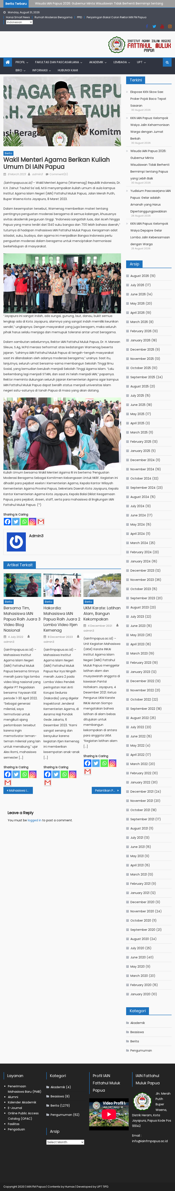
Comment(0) (59, 174)
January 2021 (139, 893)
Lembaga (120, 62)
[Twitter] (16, 521)
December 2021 (141, 791)
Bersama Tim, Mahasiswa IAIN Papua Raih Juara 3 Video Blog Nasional (22, 619)
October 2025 (140, 368)
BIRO (19, 70)
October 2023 (140, 589)
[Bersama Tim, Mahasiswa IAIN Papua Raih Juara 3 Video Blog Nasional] (22, 585)
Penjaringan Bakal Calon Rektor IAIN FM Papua (116, 17)
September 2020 (142, 930)
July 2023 (137, 616)
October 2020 (140, 920)
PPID (79, 17)
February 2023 (140, 663)
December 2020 (142, 902)
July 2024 (137, 506)
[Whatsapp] (24, 521)
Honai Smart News (18, 17)
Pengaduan (16, 1129)
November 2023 (142, 580)
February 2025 (140, 441)
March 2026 (139, 322)
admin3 (37, 174)
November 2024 (142, 469)
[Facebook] (7, 521)
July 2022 (137, 727)
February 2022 (140, 773)
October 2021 (140, 810)
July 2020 (137, 948)
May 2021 (137, 856)
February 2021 (140, 884)
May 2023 (137, 635)
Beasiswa (137, 1032)
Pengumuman (141, 1050)
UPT (140, 62)
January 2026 (140, 340)
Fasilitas (13, 1124)
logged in (34, 820)
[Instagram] (32, 521)
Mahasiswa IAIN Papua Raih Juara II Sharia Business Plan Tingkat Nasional (21, 790)
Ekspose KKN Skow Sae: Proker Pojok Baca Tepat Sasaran (148, 99)
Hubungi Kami (68, 70)
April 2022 (137, 755)
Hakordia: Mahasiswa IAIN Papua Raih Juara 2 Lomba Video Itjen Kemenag (62, 619)
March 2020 (139, 976)
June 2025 (138, 405)
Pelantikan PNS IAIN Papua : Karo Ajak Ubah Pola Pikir (108, 790)
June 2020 (138, 957)
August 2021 (139, 828)
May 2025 (137, 414)
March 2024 (139, 543)
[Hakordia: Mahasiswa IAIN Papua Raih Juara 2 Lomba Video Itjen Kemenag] (62, 585)
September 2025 (142, 377)
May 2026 (137, 303)
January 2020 (140, 994)
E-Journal (15, 1108)
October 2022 (140, 699)
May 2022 (137, 745)
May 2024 (137, 524)
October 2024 (140, 478)
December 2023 (142, 570)
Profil (20, 62)
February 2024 (141, 552)
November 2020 (142, 911)
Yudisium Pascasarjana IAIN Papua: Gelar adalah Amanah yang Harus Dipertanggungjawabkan (150, 201)
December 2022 (142, 681)
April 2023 (137, 644)
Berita (8, 153)
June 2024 (138, 515)
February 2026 (141, 331)
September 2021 (142, 819)
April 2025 (137, 423)
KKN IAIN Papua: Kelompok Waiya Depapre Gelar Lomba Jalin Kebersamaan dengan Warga (150, 233)
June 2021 (137, 847)
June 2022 (138, 736)
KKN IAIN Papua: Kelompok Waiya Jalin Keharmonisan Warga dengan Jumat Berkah (149, 128)
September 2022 (142, 709)
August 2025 (139, 386)
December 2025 (142, 349)
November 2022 (142, 690)
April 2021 (137, 865)
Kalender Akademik (22, 1102)
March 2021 (138, 874)
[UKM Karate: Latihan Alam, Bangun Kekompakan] (102, 585)
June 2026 (138, 294)
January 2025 (140, 451)
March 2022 (139, 764)
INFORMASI (40, 70)
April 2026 (137, 313)
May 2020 (137, 966)
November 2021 (141, 801)
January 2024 (140, 561)
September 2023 (142, 598)
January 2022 (140, 782)
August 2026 (139, 276)
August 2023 (139, 607)
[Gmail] (41, 521)
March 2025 (139, 432)
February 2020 (141, 985)
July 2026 (137, 285)
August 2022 (139, 718)
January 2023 (140, 672)
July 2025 (137, 395)
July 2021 (136, 837)
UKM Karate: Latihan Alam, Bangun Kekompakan (102, 613)
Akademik (96, 62)
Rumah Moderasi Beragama (53, 17)
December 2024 (142, 460)
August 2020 (139, 939)
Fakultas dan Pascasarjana (57, 62)
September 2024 (143, 488)
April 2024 (137, 534)
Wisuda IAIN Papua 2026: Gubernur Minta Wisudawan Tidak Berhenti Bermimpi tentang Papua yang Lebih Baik (149, 165)
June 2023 (138, 626)
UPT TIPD (102, 1187)
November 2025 (142, 359)
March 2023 (139, 653)
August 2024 (139, 497)
